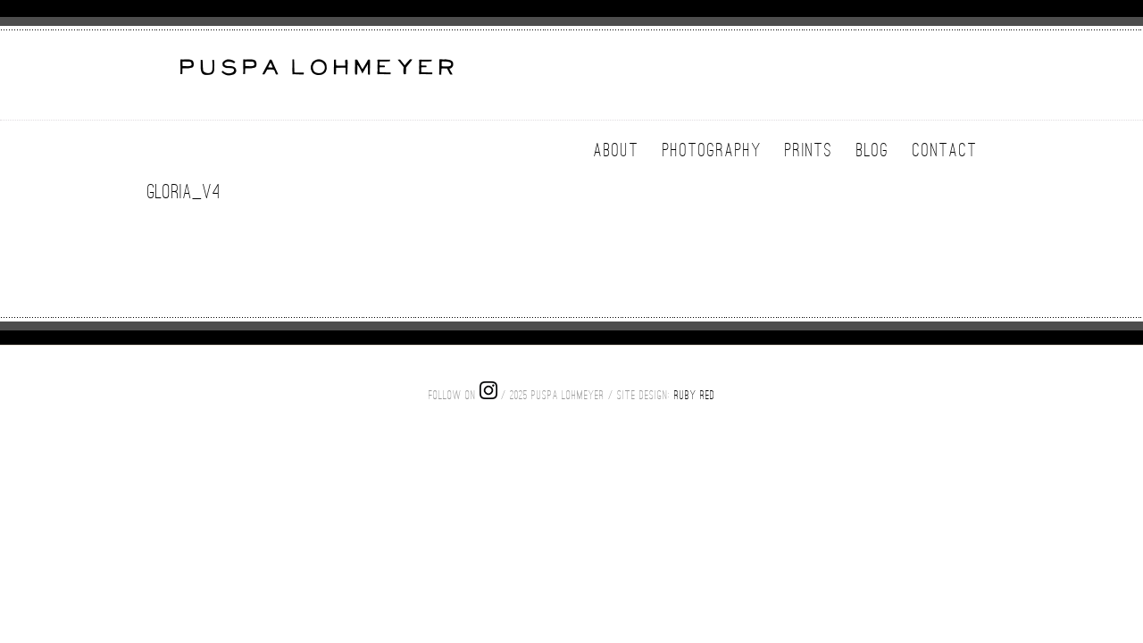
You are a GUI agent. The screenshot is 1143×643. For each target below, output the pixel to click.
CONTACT (945, 150)
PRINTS (809, 150)
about (616, 150)
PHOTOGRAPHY (712, 150)
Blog (872, 150)
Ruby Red (694, 395)
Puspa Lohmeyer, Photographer (314, 78)
